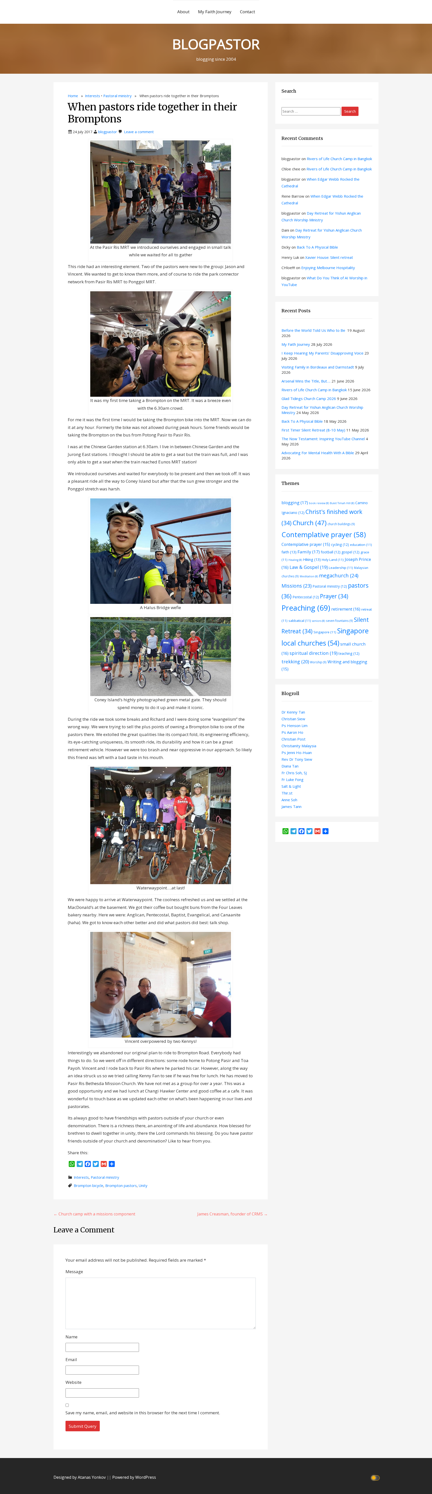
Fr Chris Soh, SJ (294, 772)
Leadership (341, 567)
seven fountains (339, 621)
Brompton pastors (121, 1185)
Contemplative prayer (324, 534)
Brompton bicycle (88, 1185)
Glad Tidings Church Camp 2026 (309, 398)
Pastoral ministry (117, 95)
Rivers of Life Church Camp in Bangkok (339, 158)
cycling (340, 544)
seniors (318, 621)
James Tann (292, 806)
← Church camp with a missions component (94, 1214)
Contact (247, 11)
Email (71, 1359)
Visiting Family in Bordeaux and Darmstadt (318, 367)
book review (319, 503)
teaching (349, 653)
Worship (318, 662)
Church (309, 522)
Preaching (306, 608)
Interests (92, 95)
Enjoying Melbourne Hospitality (328, 267)
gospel (351, 552)
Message (74, 1271)
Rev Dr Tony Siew (297, 759)
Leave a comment (139, 131)
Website (74, 1382)
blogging (295, 502)
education (361, 544)
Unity (143, 1185)
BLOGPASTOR (216, 43)
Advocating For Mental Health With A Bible (318, 452)
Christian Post (294, 739)
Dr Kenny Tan (293, 712)
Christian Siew (293, 718)
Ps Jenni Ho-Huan (297, 752)
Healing (295, 560)
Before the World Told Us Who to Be (314, 330)
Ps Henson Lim (295, 725)
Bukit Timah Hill (342, 503)
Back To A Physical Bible (317, 247)
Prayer (334, 596)
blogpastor (107, 131)
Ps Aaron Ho (292, 732)
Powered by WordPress (134, 1477)
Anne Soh (289, 799)
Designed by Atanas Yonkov (80, 1477)
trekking (295, 661)
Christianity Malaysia (299, 745)
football (330, 552)
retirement (345, 609)
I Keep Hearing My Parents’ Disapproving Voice (323, 353)
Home (73, 95)
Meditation (309, 576)
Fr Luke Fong (293, 779)
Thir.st (287, 792)
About (183, 11)
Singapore (325, 632)
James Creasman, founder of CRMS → (232, 1214)
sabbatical (299, 620)
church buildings (341, 524)
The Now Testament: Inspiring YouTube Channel (323, 438)
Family (309, 552)
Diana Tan (290, 765)
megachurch (338, 575)
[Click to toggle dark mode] (376, 1477)
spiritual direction (314, 653)
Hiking (312, 559)
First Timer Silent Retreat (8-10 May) (313, 429)
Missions (297, 585)
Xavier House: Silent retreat (329, 257)
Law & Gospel (309, 567)
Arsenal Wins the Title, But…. (306, 380)
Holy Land (333, 559)
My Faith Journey (215, 11)
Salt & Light (291, 786)
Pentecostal (305, 597)
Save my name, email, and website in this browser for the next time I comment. (143, 1413)
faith (289, 551)
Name (72, 1337)
